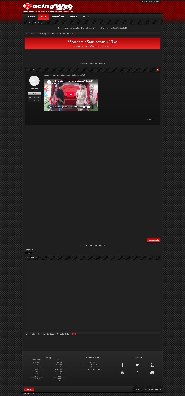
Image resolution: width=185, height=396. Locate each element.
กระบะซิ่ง (59, 374)
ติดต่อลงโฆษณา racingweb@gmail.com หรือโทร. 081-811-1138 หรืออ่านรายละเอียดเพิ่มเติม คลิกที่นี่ (92, 28)
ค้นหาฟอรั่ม (29, 23)
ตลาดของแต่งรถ (36, 360)
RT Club (85, 46)
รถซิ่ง (58, 381)
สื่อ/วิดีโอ (73, 17)
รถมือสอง (59, 364)
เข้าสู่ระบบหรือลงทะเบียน (150, 1)
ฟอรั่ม (43, 17)
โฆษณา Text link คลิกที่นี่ (92, 369)
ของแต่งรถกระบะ (36, 381)
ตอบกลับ (155, 119)
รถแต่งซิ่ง (59, 367)
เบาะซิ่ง (59, 360)
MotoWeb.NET (92, 364)
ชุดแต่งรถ (59, 362)
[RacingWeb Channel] (152, 365)
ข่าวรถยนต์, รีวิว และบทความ (92, 367)
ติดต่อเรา (137, 389)
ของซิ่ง (36, 369)
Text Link (92, 362)
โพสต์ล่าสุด (39, 23)
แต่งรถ (36, 367)
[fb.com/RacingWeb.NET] (122, 365)
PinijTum (98, 46)
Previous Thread (87, 63)
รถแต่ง (36, 364)
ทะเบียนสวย (58, 369)
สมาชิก (86, 17)
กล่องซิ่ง (36, 376)
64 (30, 100)
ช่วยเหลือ (144, 389)
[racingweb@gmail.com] (152, 372)
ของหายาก (36, 378)
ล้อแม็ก (36, 371)
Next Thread (99, 63)
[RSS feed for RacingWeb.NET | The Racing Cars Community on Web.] (161, 387)
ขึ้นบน (156, 389)
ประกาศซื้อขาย (58, 17)
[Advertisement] (92, 142)
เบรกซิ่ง (36, 374)
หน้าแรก (31, 17)
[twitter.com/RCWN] (137, 365)
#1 (158, 70)
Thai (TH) (28, 389)
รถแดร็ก (58, 376)
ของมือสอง (36, 362)
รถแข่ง (59, 378)
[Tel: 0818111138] (137, 372)
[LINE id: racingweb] (122, 372)
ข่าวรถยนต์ (58, 371)
